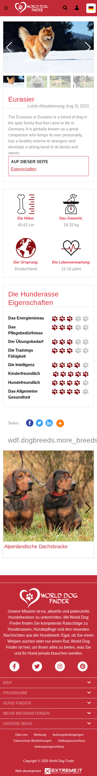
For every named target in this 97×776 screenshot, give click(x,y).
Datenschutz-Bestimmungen (32, 741)
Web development (28, 771)
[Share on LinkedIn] (49, 424)
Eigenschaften (23, 169)
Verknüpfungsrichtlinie (49, 747)
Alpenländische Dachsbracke (36, 546)
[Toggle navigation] (6, 8)
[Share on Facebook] (29, 424)
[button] (88, 47)
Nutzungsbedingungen (68, 735)
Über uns (21, 735)
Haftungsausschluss (71, 741)
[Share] (64, 424)
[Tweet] (39, 424)
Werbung (40, 735)
